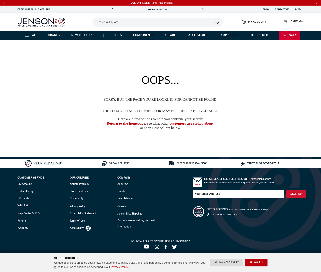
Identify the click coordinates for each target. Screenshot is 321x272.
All (34, 35)
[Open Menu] (82, 22)
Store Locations (79, 191)
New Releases (82, 35)
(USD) (299, 9)
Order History (25, 191)
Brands (54, 35)
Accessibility (77, 228)
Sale (293, 35)
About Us (122, 184)
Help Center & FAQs (29, 213)
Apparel (171, 35)
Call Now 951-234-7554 (223, 214)
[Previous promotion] (112, 9)
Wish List (22, 205)
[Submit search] (217, 22)
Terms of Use (77, 221)
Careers (121, 206)
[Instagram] (158, 248)
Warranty (22, 228)
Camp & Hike (228, 35)
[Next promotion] (203, 9)
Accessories (197, 35)
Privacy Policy (119, 266)
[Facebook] (166, 248)
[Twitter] (175, 248)
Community (76, 198)
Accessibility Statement (83, 213)
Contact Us (282, 9)
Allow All (256, 262)
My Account (24, 184)
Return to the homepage (126, 123)
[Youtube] (147, 248)
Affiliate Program (79, 184)
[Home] (41, 22)
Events (121, 191)
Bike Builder (258, 35)
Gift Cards (23, 198)
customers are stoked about (191, 123)
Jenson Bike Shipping (129, 213)
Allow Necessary (226, 262)
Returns (21, 221)
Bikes (118, 35)
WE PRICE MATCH (157, 9)
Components (143, 35)
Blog (266, 9)
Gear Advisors (125, 198)
